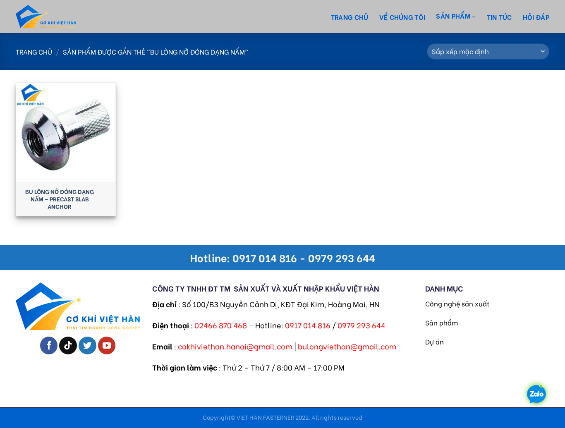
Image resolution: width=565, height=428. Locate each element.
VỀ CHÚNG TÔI (402, 17)
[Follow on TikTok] (68, 345)
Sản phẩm (441, 322)
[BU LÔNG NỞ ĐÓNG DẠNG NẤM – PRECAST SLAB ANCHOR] (65, 132)
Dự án (434, 341)
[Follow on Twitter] (87, 345)
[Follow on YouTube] (107, 345)
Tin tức (499, 17)
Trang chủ (350, 17)
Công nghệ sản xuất (457, 303)
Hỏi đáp (536, 17)
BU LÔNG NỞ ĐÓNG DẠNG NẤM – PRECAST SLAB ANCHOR (59, 199)
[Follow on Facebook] (49, 345)
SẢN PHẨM (453, 15)
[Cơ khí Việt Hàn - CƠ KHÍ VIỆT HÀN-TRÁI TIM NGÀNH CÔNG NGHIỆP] (61, 16)
